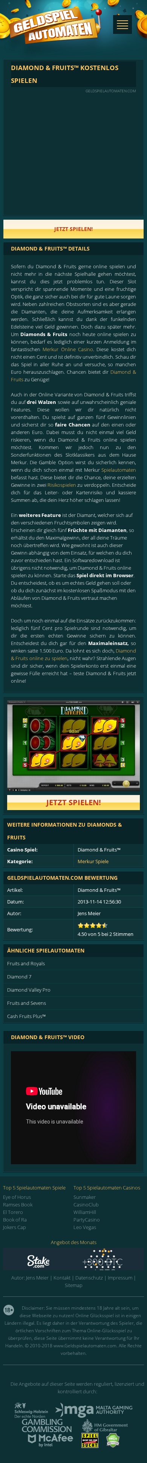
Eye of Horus (17, 1197)
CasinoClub (86, 1204)
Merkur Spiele (93, 861)
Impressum (120, 1277)
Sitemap (74, 1285)
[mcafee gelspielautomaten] (50, 1446)
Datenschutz (89, 1277)
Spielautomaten (118, 469)
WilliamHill (85, 1212)
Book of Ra (15, 1219)
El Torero (13, 1212)
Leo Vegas (85, 1227)
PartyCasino (87, 1219)
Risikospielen (61, 485)
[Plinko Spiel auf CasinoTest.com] (73, 1259)
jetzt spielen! (73, 228)
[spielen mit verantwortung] (89, 1446)
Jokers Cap (14, 1227)
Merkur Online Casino (68, 349)
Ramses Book (17, 1204)
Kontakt (62, 1277)
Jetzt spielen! (73, 802)
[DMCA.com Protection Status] (113, 1446)
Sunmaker (85, 1197)
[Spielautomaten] (55, 33)
